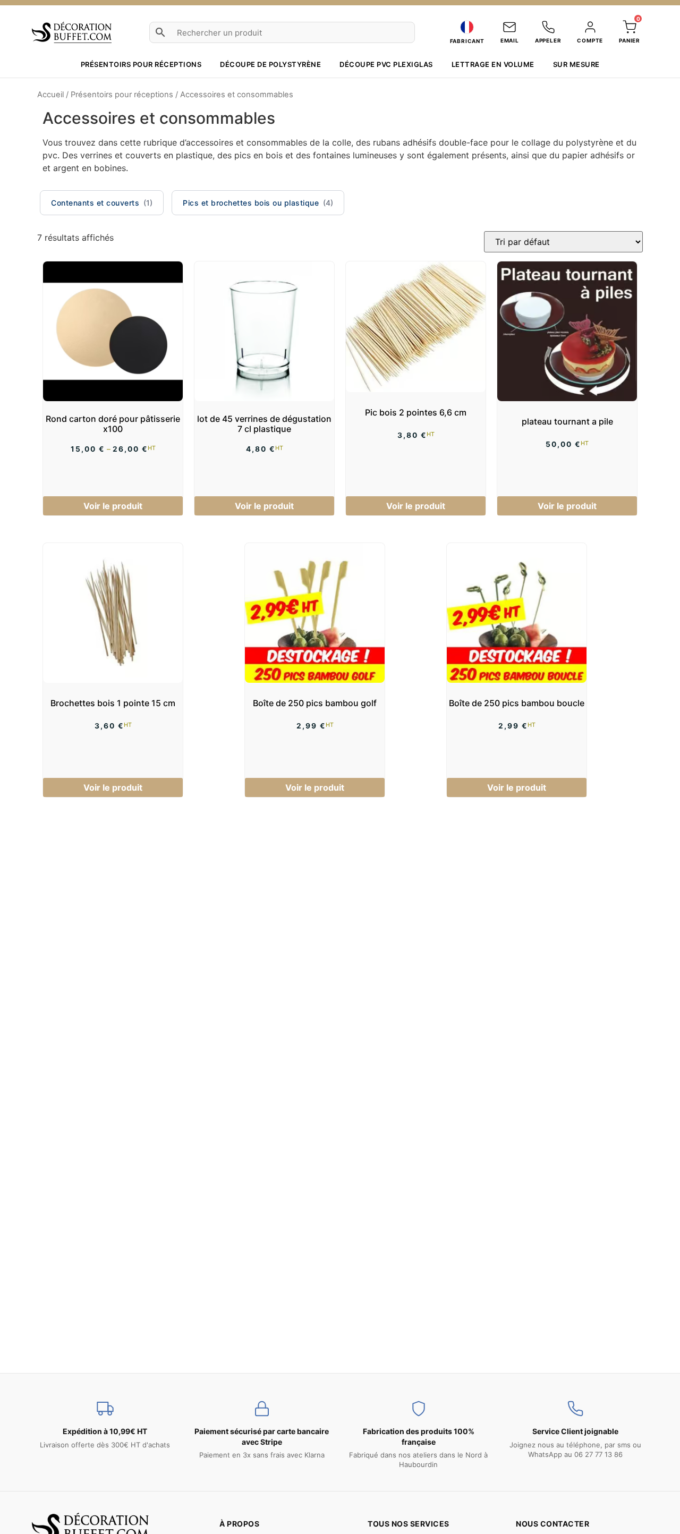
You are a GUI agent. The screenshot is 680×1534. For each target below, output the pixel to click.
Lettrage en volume (493, 64)
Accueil (50, 94)
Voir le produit (112, 506)
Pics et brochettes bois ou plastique (251, 202)
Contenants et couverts (95, 202)
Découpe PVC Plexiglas (386, 64)
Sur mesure (576, 64)
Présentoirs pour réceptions (141, 64)
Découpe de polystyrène (270, 64)
